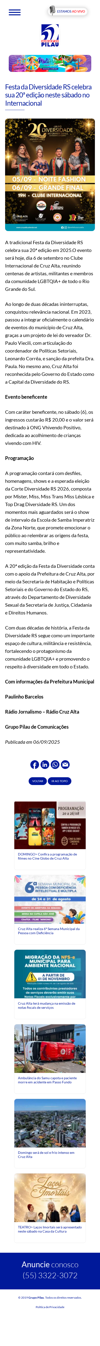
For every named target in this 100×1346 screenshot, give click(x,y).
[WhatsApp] (55, 764)
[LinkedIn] (45, 764)
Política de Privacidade (50, 1307)
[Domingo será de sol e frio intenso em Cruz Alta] (50, 1123)
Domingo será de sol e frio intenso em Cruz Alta (46, 1154)
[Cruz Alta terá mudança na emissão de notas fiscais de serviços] (50, 994)
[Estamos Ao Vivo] (67, 12)
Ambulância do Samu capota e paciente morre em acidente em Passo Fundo (47, 1080)
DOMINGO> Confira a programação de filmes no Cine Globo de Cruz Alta (47, 856)
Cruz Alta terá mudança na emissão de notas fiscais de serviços (46, 1005)
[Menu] (15, 12)
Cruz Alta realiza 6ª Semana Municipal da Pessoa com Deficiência (49, 931)
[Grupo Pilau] (50, 35)
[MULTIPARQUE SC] (50, 63)
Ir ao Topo (59, 781)
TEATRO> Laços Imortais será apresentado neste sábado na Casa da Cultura (50, 1229)
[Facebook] (34, 764)
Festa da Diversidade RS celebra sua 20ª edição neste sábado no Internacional (48, 95)
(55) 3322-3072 (50, 1275)
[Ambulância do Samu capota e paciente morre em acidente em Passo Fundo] (50, 1048)
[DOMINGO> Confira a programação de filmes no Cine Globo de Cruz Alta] (50, 824)
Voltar (37, 781)
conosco (50, 1264)
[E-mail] (65, 764)
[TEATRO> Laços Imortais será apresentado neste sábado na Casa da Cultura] (50, 1218)
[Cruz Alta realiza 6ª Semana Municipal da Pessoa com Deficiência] (50, 919)
